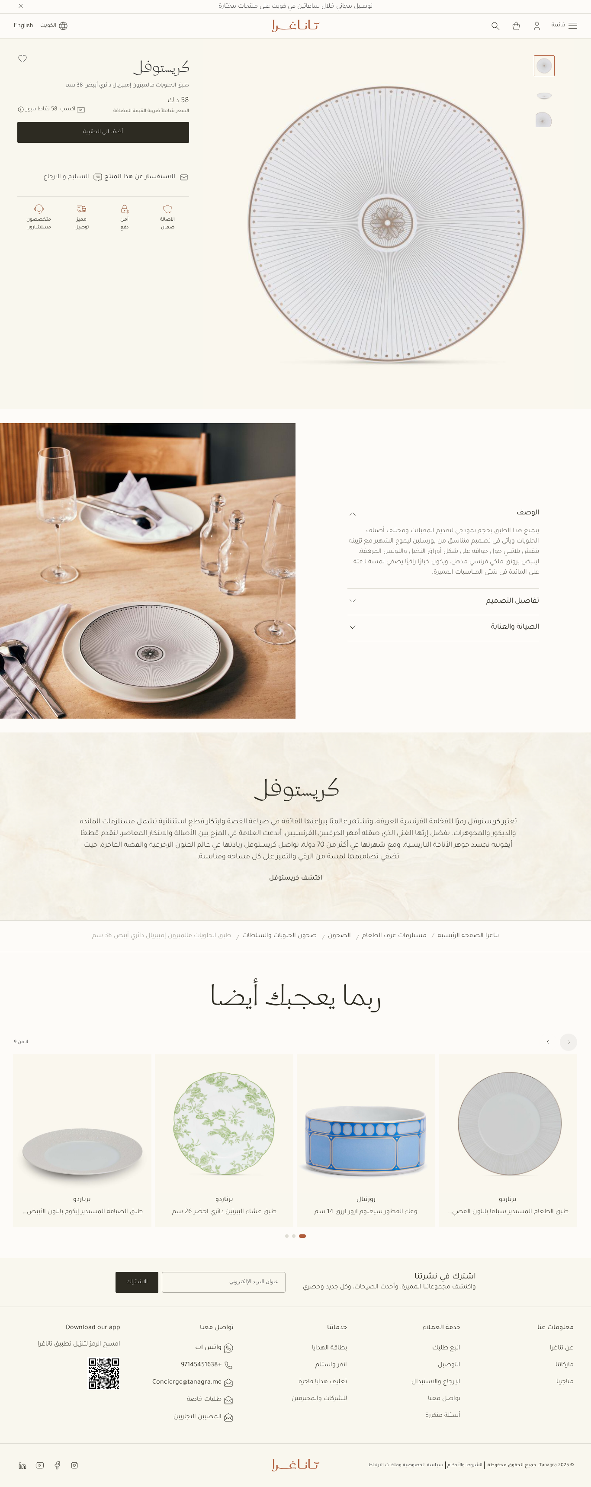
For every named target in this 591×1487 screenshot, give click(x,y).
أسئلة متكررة (442, 1416)
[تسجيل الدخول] (537, 26)
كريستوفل (160, 66)
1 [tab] (302, 1236)
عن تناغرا (562, 1348)
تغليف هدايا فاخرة (323, 1382)
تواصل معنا (444, 1399)
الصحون (339, 936)
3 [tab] (287, 1236)
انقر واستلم (331, 1365)
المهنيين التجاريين (197, 1417)
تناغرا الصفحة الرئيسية (468, 936)
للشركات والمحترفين (319, 1399)
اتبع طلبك (446, 1348)
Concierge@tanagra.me (187, 1382)
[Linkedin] (22, 1465)
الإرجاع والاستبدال (435, 1382)
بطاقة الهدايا (329, 1348)
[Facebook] (57, 1465)
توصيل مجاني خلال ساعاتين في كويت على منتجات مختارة (295, 6)
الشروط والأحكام (464, 1465)
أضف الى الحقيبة (103, 132)
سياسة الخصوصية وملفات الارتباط (405, 1465)
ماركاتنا (565, 1365)
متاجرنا (565, 1382)
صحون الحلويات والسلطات (279, 936)
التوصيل (449, 1365)
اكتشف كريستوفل (295, 878)
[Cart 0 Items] (516, 26)
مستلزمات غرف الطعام (394, 936)
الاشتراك (137, 1282)
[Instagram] (74, 1465)
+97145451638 (201, 1365)
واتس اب (208, 1348)
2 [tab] (294, 1236)
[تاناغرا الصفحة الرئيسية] (295, 26)
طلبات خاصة (204, 1400)
